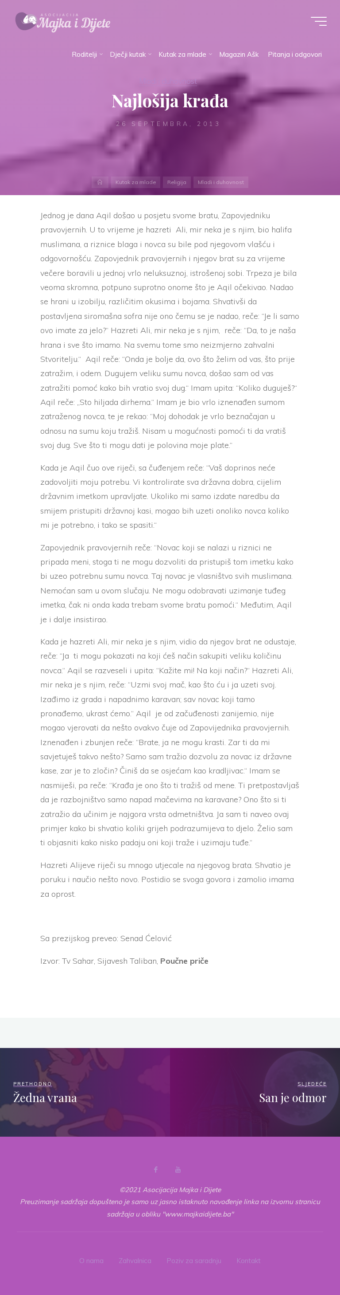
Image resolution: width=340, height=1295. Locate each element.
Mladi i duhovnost (168, 81)
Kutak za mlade (136, 182)
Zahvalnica (135, 1260)
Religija (176, 182)
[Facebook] (156, 1169)
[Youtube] (178, 1169)
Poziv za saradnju (193, 1260)
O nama (91, 1260)
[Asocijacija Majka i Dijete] (62, 21)
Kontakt (248, 1260)
